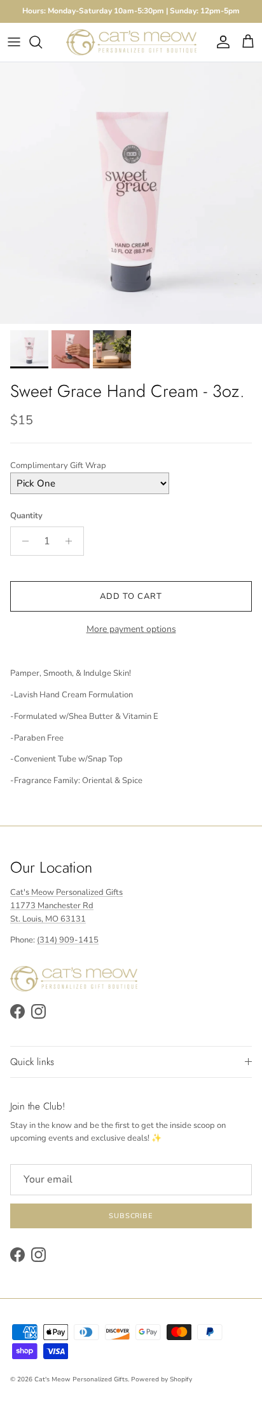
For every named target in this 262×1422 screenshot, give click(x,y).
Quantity (26, 515)
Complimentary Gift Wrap (58, 465)
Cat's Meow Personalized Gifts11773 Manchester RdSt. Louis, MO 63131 (66, 906)
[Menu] (14, 42)
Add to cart (131, 596)
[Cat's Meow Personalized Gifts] (131, 42)
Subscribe (131, 1216)
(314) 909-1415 (68, 940)
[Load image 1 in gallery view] (131, 193)
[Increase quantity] (72, 541)
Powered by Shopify (161, 1379)
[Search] (42, 42)
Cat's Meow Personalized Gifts (81, 1379)
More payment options (131, 629)
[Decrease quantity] (22, 541)
